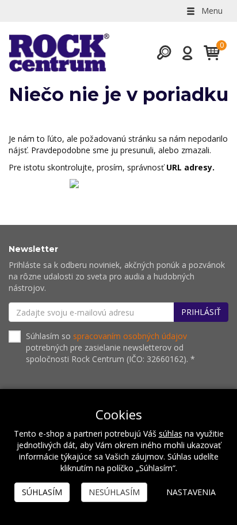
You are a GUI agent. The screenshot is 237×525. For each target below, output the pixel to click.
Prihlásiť (201, 311)
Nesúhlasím (114, 492)
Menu (211, 10)
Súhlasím (42, 492)
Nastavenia (191, 492)
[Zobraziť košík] (207, 52)
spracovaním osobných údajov (130, 335)
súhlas (170, 433)
